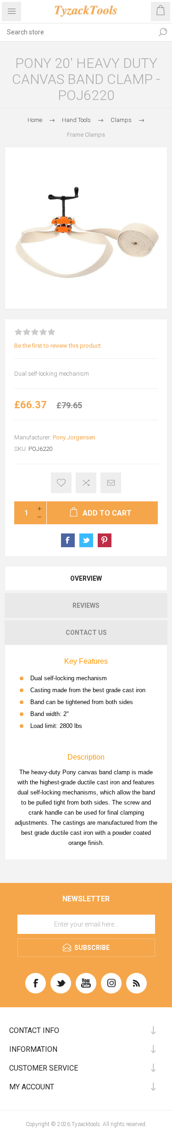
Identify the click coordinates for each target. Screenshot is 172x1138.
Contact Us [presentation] (86, 632)
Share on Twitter (86, 540)
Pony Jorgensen (74, 437)
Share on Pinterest (104, 540)
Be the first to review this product (57, 345)
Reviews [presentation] (86, 605)
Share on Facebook (68, 540)
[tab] (86, 578)
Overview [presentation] (86, 578)
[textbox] (77, 32)
